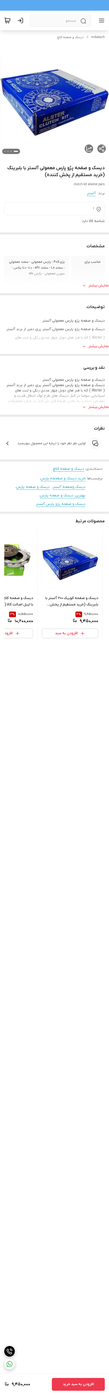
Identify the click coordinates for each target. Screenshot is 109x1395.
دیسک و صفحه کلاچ (70, 37)
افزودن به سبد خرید (78, 1384)
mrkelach (98, 37)
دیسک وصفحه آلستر (69, 487)
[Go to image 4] (4, 151)
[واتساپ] (9, 1364)
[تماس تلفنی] (9, 1351)
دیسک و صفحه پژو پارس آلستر (60, 504)
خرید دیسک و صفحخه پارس (62, 478)
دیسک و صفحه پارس (33, 487)
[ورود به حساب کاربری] (21, 20)
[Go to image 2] (11, 151)
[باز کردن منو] (100, 20)
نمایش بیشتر (98, 285)
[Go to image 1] (16, 151)
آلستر (91, 193)
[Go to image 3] (7, 151)
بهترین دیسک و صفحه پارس (62, 495)
